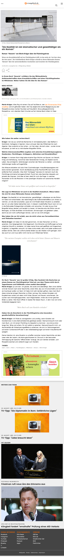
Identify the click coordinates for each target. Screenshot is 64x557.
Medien (29, 66)
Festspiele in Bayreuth (10, 481)
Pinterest (4, 541)
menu (2, 4)
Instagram (4, 536)
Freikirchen (37, 543)
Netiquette (22, 552)
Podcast (19, 541)
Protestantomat (22, 539)
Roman (36, 347)
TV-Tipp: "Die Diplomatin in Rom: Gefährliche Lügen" (29, 411)
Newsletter (20, 536)
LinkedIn (3, 547)
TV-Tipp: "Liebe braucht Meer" (17, 438)
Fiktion (13, 347)
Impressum (42, 552)
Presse (28, 552)
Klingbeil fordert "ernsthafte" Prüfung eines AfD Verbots (30, 527)
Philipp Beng (22, 66)
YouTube (3, 539)
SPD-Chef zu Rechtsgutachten (13, 524)
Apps (18, 543)
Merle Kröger (43, 347)
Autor (3, 347)
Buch (8, 347)
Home (3, 70)
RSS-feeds (20, 534)
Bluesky (3, 543)
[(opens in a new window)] (31, 125)
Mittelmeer (29, 347)
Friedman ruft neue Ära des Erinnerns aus (23, 484)
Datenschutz (34, 552)
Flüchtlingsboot (20, 347)
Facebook (4, 534)
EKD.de (35, 536)
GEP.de (35, 534)
